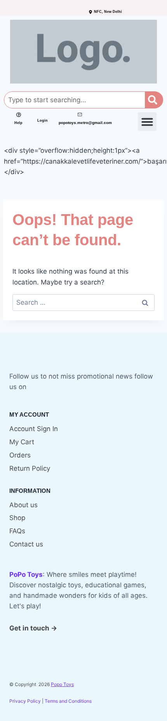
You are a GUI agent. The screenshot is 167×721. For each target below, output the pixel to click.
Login (42, 120)
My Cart (21, 442)
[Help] (18, 114)
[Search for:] (83, 302)
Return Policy (29, 468)
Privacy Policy (25, 701)
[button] (147, 121)
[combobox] (74, 99)
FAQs (17, 531)
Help (18, 123)
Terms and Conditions (68, 701)
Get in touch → (33, 628)
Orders (20, 455)
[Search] (154, 99)
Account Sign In (33, 429)
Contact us (26, 544)
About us (23, 505)
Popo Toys (62, 684)
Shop (17, 518)
